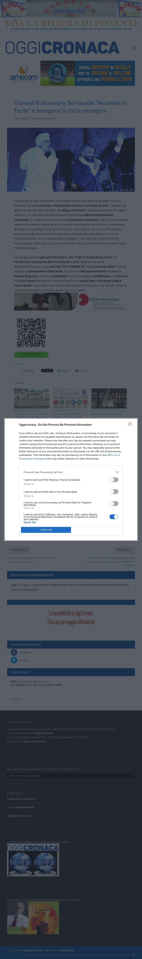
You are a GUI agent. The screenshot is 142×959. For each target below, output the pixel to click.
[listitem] (71, 472)
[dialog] (71, 479)
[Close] (131, 425)
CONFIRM (46, 530)
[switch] (113, 479)
